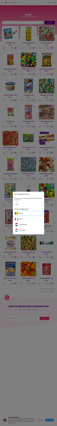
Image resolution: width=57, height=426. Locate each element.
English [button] (16, 204)
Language (17, 202)
